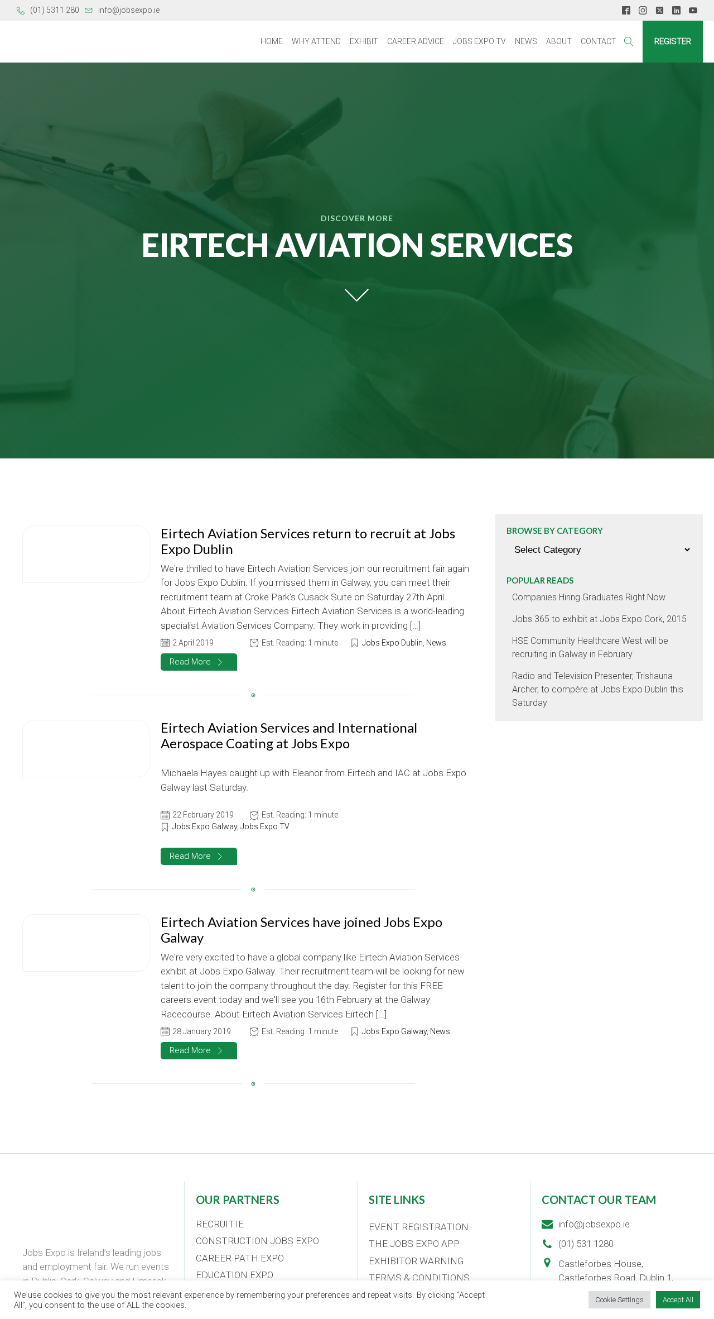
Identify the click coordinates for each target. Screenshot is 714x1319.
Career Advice (415, 41)
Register (672, 41)
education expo (234, 1274)
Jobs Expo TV (479, 41)
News (526, 41)
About (559, 41)
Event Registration (419, 1226)
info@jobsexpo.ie (129, 10)
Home (271, 41)
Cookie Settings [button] (619, 1300)
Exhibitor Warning (416, 1261)
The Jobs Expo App (414, 1243)
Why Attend (316, 41)
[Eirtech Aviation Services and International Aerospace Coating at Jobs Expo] (85, 748)
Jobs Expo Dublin (392, 642)
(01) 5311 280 (54, 10)
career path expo (240, 1258)
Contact (598, 41)
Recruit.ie (220, 1224)
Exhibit (364, 41)
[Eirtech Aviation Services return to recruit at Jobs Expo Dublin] (85, 554)
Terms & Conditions (419, 1277)
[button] (199, 662)
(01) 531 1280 (586, 1243)
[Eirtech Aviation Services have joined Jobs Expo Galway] (85, 943)
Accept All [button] (678, 1300)
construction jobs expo (257, 1240)
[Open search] (629, 41)
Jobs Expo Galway (204, 826)
